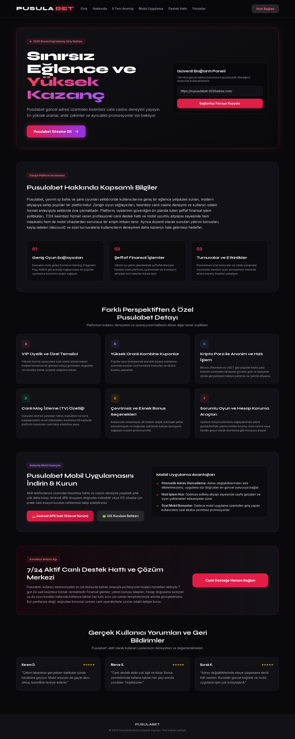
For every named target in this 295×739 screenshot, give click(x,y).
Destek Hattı (177, 8)
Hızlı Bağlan (265, 9)
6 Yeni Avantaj (123, 8)
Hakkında (100, 8)
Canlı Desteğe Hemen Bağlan (230, 580)
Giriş (84, 8)
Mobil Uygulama (151, 8)
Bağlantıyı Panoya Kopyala (220, 103)
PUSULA (45, 8)
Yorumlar (199, 8)
